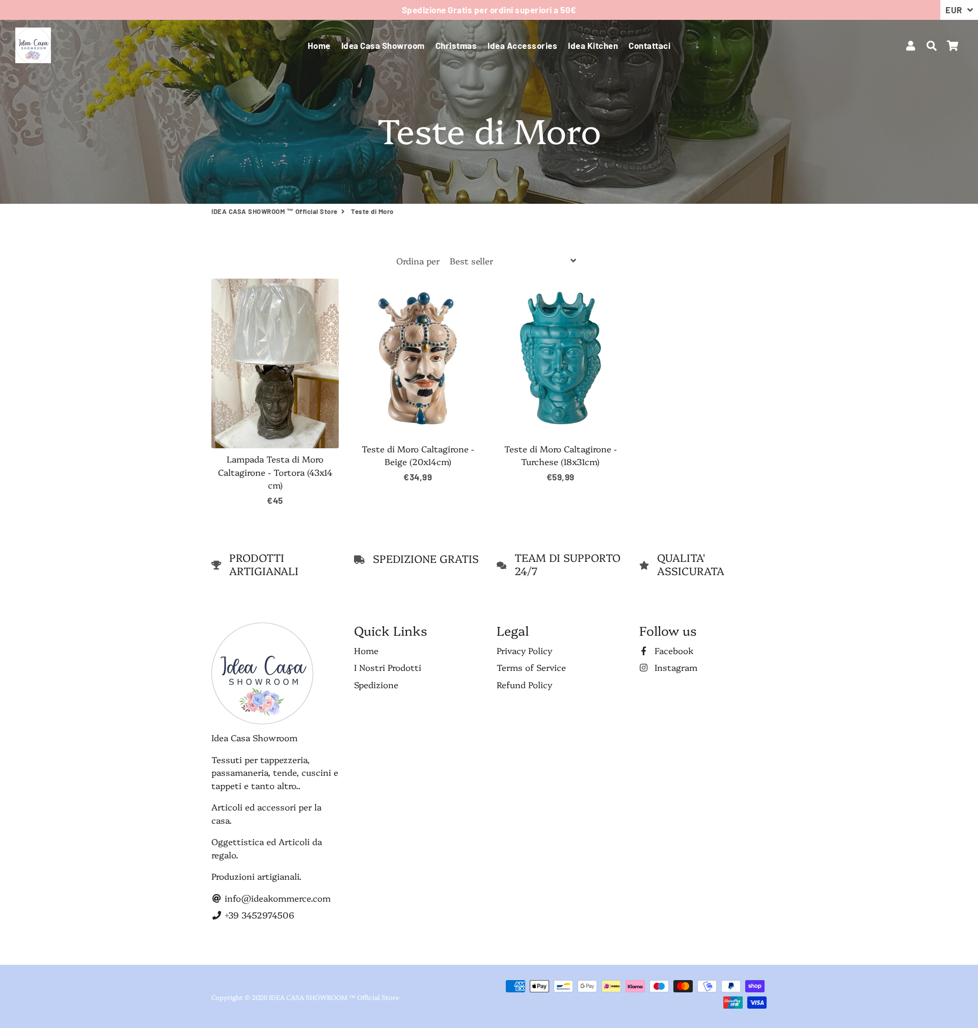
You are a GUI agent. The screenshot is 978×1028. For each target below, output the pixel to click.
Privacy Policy (524, 650)
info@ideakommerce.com (276, 898)
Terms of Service (531, 667)
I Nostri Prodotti (387, 667)
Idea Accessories (522, 45)
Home (319, 45)
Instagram (674, 667)
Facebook (673, 650)
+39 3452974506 (258, 915)
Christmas (456, 45)
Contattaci (649, 45)
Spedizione (376, 684)
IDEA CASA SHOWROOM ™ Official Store (274, 211)
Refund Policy (524, 684)
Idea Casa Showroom (383, 45)
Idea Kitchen (593, 45)
